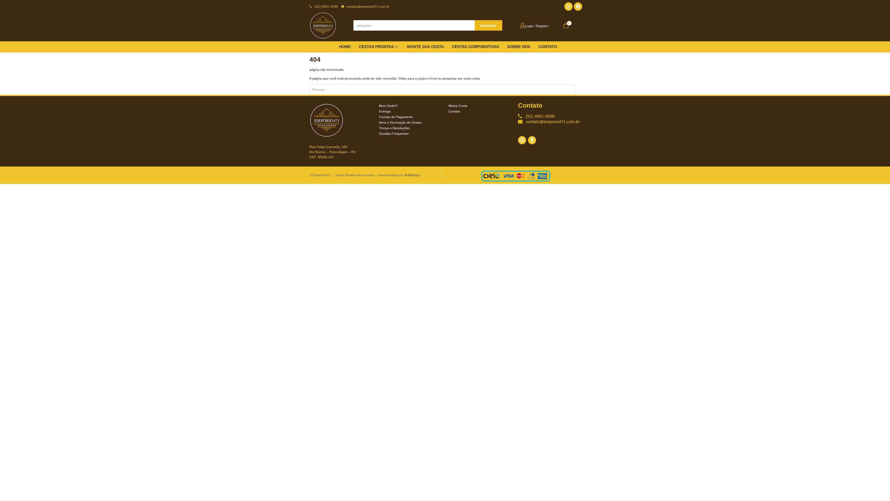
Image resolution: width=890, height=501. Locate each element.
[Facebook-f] (532, 140)
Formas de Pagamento (396, 117)
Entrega (385, 111)
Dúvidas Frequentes (394, 133)
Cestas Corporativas (475, 47)
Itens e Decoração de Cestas (400, 122)
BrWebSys (412, 175)
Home (345, 47)
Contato (547, 47)
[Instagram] (568, 6)
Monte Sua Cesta (425, 47)
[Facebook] (578, 6)
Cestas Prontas (377, 47)
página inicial (427, 78)
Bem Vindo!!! (388, 106)
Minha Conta (457, 106)
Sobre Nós (518, 47)
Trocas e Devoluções (394, 128)
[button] (566, 26)
